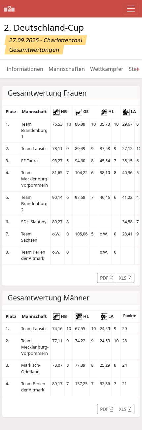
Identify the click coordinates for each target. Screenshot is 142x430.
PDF (105, 278)
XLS (123, 278)
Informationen (25, 69)
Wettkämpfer (107, 69)
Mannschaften (67, 69)
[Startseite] (9, 9)
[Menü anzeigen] (131, 9)
